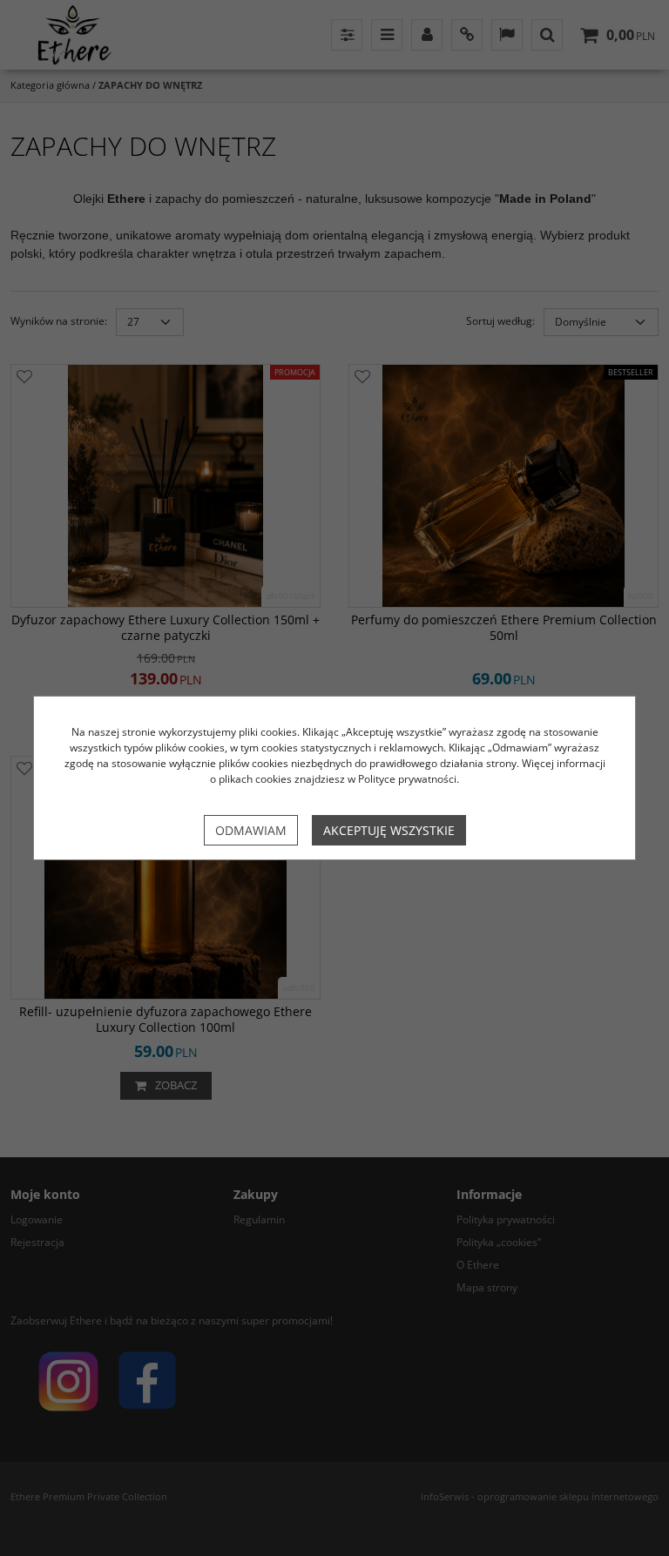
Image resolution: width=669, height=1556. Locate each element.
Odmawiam (251, 830)
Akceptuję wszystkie (389, 830)
